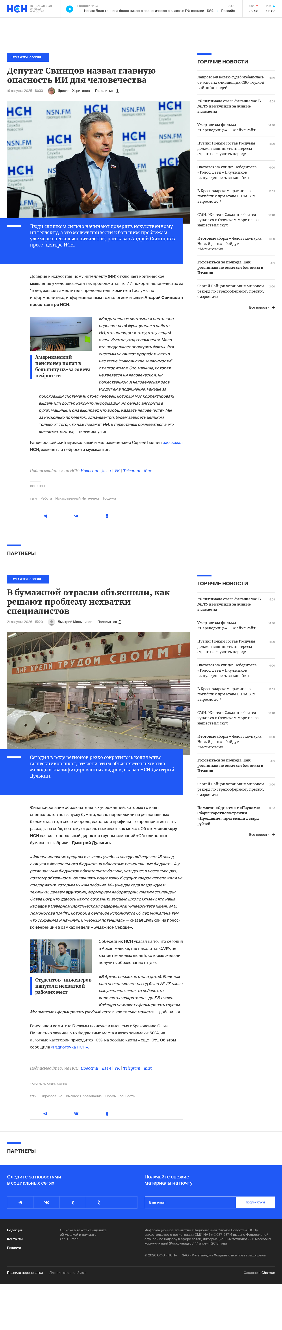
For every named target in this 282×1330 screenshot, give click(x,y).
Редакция (14, 1230)
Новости (89, 470)
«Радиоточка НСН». (70, 1047)
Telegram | (133, 470)
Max (148, 470)
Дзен (106, 470)
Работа (46, 498)
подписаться (255, 1202)
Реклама (14, 1248)
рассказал (173, 442)
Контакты (15, 1239)
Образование (51, 1096)
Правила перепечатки (25, 1273)
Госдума (109, 498)
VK (117, 470)
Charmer (268, 1273)
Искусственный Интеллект (77, 498)
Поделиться (104, 91)
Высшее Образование (84, 1096)
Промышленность (120, 1096)
